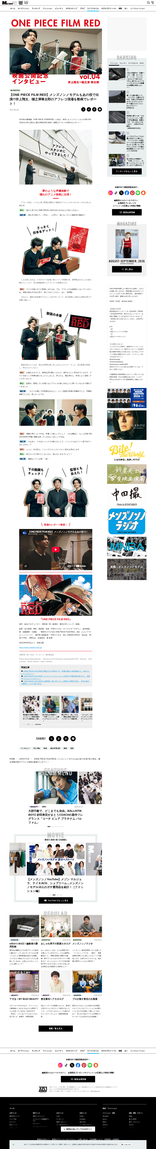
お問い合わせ (83, 1139)
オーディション (23, 8)
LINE (100, 109)
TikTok (116, 192)
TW (83, 109)
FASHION (79, 807)
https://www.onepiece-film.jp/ (30, 647)
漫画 (65, 748)
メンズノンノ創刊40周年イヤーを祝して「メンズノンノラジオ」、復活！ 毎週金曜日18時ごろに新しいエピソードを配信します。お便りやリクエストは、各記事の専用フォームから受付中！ (86, 955)
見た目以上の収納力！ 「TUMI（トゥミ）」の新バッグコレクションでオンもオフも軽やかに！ (100, 814)
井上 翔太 (37, 748)
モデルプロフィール (108, 8)
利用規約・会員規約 (112, 1139)
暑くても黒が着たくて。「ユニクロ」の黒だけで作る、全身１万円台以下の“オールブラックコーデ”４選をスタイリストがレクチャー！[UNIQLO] (135, 101)
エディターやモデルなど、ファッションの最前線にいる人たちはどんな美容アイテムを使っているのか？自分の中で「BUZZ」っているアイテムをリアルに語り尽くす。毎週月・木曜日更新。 (23, 1011)
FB (89, 109)
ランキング (36, 8)
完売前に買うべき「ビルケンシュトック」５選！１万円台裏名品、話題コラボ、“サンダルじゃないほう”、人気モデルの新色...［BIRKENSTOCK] (135, 122)
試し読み (129, 269)
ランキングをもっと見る (127, 171)
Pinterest (132, 192)
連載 (120, 8)
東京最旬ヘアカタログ (52, 999)
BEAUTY (35, 807)
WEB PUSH (143, 192)
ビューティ (59, 8)
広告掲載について (96, 1139)
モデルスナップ (71, 8)
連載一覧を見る (56, 1028)
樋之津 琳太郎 (55, 748)
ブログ (82, 8)
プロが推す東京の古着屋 (84, 999)
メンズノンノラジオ (82, 943)
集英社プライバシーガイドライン (64, 1139)
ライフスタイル (93, 8)
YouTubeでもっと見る (58, 900)
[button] (32, 724)
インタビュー (25, 748)
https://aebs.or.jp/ (95, 1091)
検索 (147, 2)
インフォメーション (137, 8)
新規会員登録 (129, 212)
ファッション (47, 8)
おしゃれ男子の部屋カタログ (56, 943)
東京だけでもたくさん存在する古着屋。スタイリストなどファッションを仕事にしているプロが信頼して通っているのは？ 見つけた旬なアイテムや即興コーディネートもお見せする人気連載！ (86, 1011)
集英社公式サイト (43, 1139)
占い (126, 8)
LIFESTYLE (16, 90)
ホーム (12, 8)
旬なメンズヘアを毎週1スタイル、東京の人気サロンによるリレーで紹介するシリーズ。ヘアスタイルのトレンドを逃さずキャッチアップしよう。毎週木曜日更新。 (56, 1011)
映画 (45, 748)
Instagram (110, 192)
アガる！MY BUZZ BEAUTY (23, 999)
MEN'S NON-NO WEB (8, 3)
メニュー (153, 2)
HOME (12, 759)
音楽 (72, 748)
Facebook (126, 192)
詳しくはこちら (126, 1144)
